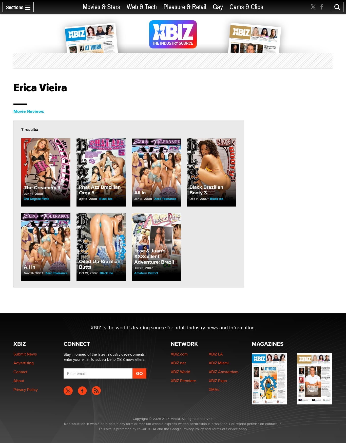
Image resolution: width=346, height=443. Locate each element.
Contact (20, 372)
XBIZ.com (179, 354)
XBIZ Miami (219, 363)
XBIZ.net (178, 363)
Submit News (25, 354)
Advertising (23, 363)
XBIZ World (180, 372)
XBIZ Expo (218, 381)
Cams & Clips (246, 7)
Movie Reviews (28, 111)
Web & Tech (142, 7)
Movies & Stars (101, 7)
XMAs (214, 390)
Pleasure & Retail (184, 7)
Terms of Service (225, 428)
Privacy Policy (25, 390)
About (18, 381)
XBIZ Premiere (183, 381)
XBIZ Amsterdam (223, 372)
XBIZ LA (216, 354)
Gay (218, 7)
